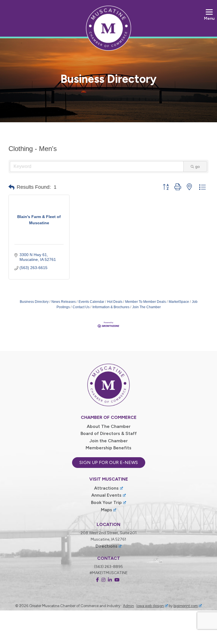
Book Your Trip (106, 502)
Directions (107, 546)
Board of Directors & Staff (109, 433)
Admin (128, 606)
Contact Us (81, 307)
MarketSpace (179, 302)
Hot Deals (114, 302)
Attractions (106, 488)
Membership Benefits (108, 447)
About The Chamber (109, 426)
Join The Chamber (146, 307)
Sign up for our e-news (108, 462)
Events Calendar (91, 302)
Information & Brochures (110, 307)
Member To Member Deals (145, 302)
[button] (11, 187)
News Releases (63, 302)
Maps (106, 509)
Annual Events (106, 495)
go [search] (197, 166)
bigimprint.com (185, 606)
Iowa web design (150, 606)
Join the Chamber (108, 440)
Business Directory (34, 302)
